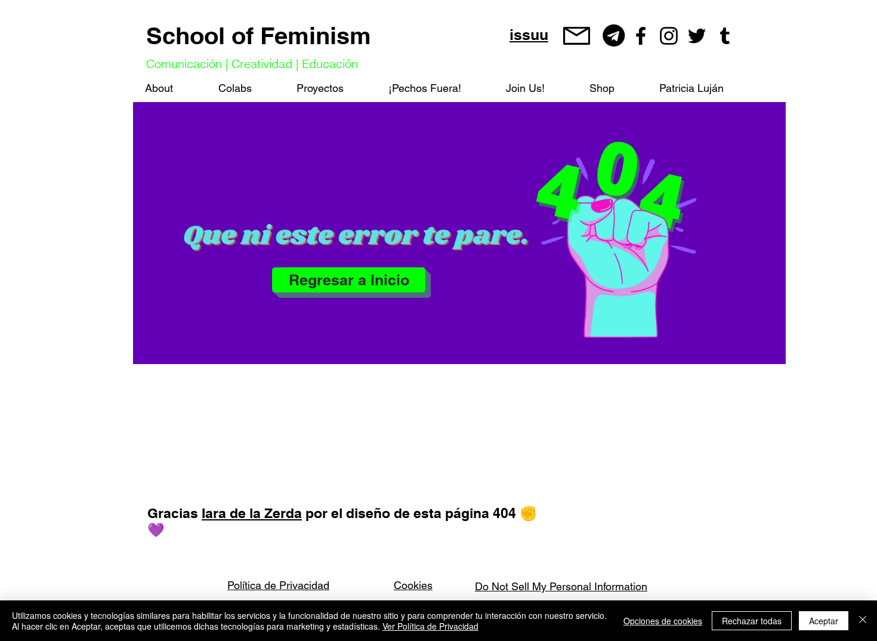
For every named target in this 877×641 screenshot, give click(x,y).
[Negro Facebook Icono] (641, 36)
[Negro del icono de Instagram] (669, 36)
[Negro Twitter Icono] (697, 36)
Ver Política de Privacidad (430, 626)
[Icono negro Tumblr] (725, 36)
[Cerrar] (863, 620)
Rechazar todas (752, 621)
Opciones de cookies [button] (662, 621)
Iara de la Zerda (252, 513)
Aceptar (823, 621)
